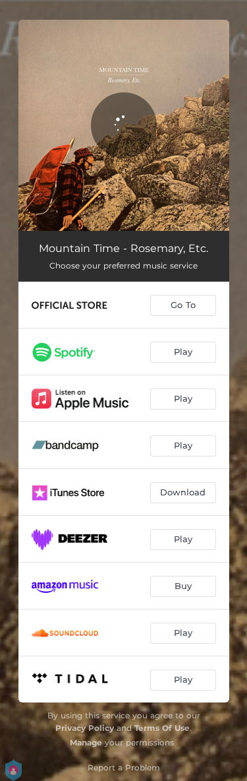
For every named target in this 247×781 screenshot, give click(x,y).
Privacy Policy (84, 728)
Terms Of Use (162, 728)
